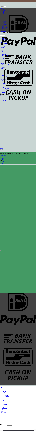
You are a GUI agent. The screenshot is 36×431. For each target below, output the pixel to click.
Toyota (3, 77)
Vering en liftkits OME (3, 79)
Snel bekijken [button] (1, 101)
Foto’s (2, 29)
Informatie (3, 23)
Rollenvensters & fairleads (5, 55)
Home (1, 8)
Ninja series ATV (5, 59)
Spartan (4, 60)
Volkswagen (3, 78)
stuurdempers (3, 82)
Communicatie (2, 45)
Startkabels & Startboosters (6, 40)
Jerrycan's (2, 50)
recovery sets (3, 67)
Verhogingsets (3, 83)
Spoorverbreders (5, 24)
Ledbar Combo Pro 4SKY (6, 88)
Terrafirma (3, 58)
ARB (3, 18)
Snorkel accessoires (4, 76)
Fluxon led (3, 84)
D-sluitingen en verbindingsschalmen (6, 64)
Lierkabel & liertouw (4, 54)
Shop (2, 32)
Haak (2, 52)
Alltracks (4, 397)
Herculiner (4, 19)
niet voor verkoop (3, 61)
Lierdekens (3, 53)
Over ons (3, 25)
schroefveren (3, 81)
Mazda (3, 73)
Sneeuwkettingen (5, 404)
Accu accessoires (4, 38)
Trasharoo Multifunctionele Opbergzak (4, 104)
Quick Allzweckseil (3, 62)
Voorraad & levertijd (3, 31)
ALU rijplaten (4, 12)
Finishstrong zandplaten (2, 150)
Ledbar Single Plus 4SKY (6, 89)
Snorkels (4, 10)
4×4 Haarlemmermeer (3, 405)
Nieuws (2, 410)
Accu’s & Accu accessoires (6, 11)
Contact (2, 30)
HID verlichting (3, 85)
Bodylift (4, 392)
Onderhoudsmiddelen (5, 15)
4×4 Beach (2, 163)
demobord (4, 87)
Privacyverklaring (4, 28)
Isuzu (2, 71)
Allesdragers (2, 41)
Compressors (2, 47)
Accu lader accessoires (5, 39)
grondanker (3, 65)
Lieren (1, 56)
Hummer (3, 70)
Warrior (4, 402)
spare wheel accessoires (4, 43)
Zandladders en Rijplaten (5, 16)
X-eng (4, 22)
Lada (2, 72)
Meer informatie (1, 430)
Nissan (3, 75)
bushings (3, 80)
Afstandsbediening (4, 51)
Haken (3, 66)
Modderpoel (2, 161)
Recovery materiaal (3, 63)
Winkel (2, 156)
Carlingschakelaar (5, 13)
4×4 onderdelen (3, 9)
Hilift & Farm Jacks (5, 14)
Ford (2, 69)
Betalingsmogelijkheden (4, 27)
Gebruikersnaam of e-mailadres (3, 425)
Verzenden (3, 26)
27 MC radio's (3, 46)
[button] (3, 9)
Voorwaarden (2, 158)
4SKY (4, 20)
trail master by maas (5, 21)
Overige (3, 403)
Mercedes (3, 74)
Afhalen (2, 157)
